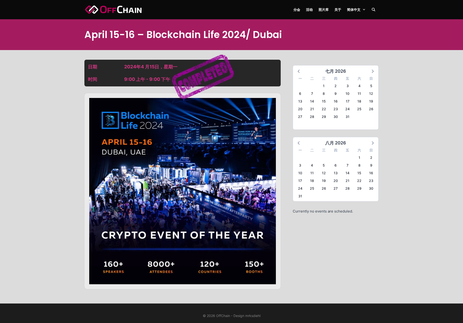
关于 (337, 9)
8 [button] (324, 93)
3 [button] (348, 86)
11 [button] (359, 93)
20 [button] (300, 109)
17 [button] (347, 101)
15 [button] (324, 101)
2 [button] (335, 86)
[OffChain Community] (113, 9)
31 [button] (347, 117)
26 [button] (371, 109)
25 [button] (359, 109)
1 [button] (324, 86)
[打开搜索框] (373, 9)
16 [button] (336, 101)
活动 (309, 9)
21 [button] (312, 109)
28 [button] (312, 117)
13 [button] (300, 101)
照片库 (324, 9)
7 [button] (312, 93)
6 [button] (300, 93)
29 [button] (324, 117)
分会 (296, 9)
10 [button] (347, 93)
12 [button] (371, 93)
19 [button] (371, 101)
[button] (299, 71)
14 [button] (312, 101)
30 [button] (336, 117)
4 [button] (359, 86)
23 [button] (336, 109)
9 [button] (335, 93)
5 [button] (371, 86)
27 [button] (300, 117)
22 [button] (324, 109)
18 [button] (359, 101)
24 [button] (347, 109)
